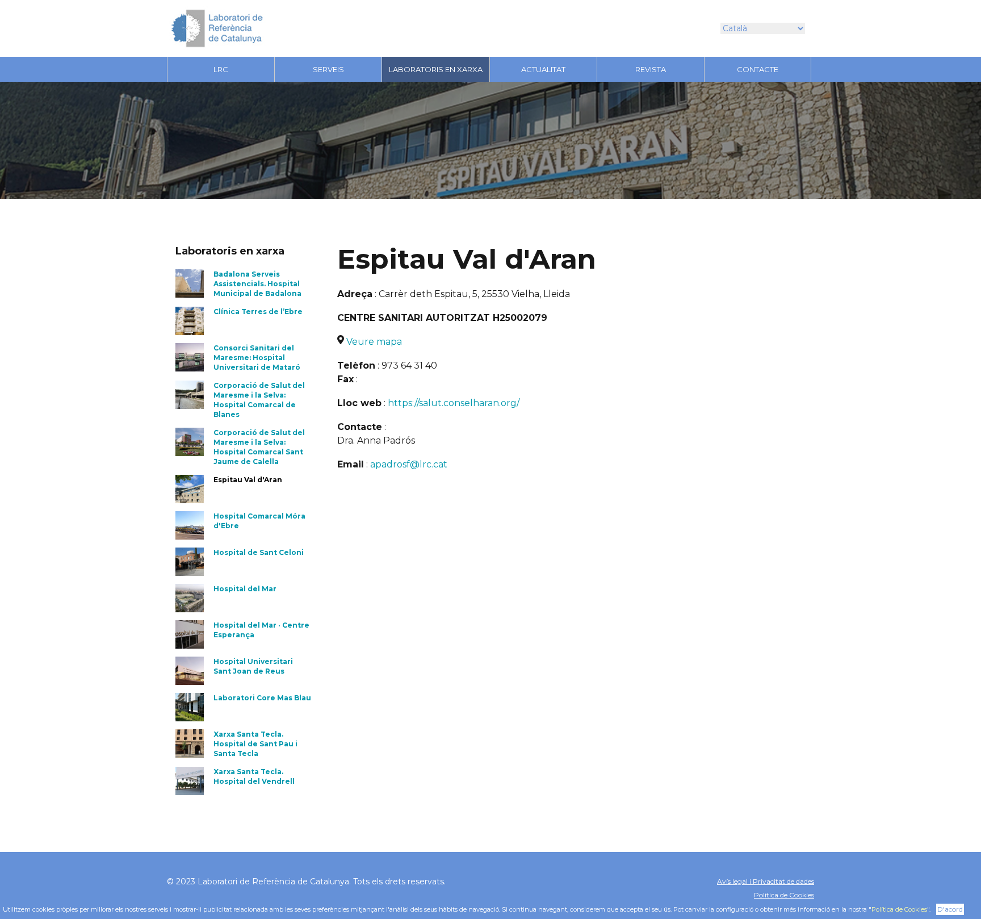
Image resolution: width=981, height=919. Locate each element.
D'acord (950, 909)
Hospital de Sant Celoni (258, 552)
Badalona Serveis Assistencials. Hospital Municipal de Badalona (257, 284)
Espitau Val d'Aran (247, 479)
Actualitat (543, 69)
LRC (220, 69)
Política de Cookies (784, 895)
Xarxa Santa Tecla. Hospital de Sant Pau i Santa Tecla (255, 744)
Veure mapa (374, 341)
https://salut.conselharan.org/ (453, 403)
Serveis (328, 69)
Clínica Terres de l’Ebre (258, 311)
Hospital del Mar (244, 588)
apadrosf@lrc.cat (408, 464)
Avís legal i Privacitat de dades (765, 881)
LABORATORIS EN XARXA (436, 69)
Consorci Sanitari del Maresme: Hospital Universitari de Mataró (256, 357)
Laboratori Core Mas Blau (262, 698)
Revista (650, 69)
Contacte (757, 69)
